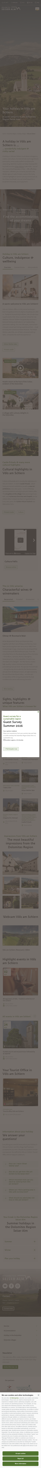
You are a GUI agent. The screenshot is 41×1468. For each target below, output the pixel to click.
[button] (38, 1395)
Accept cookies (20, 1453)
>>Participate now (11, 749)
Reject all (21, 1458)
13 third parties (14, 1398)
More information (20, 1463)
